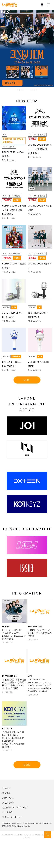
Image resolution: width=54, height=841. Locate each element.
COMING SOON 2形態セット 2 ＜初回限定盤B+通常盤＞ (14, 176)
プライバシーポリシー (12, 817)
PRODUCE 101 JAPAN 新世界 (13, 113)
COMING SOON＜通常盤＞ (40, 232)
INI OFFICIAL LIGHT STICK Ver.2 (38, 285)
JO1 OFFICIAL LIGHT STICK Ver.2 (13, 285)
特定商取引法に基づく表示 (14, 807)
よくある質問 (8, 803)
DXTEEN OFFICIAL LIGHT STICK (11, 334)
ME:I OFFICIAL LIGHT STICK (38, 334)
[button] (48, 4)
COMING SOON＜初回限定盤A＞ (40, 174)
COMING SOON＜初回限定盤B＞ (14, 232)
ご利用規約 (7, 812)
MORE (27, 380)
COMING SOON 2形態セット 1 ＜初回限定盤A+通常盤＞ (39, 115)
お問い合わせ (8, 798)
